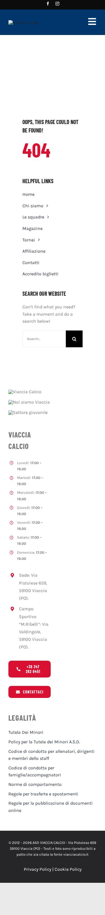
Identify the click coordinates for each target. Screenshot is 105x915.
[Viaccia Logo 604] (23, 22)
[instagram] (57, 4)
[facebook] (48, 4)
